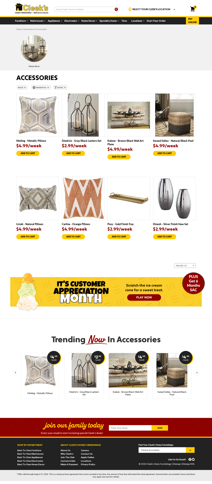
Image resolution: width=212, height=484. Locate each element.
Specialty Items (108, 20)
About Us (65, 450)
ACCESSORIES (41, 29)
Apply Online (87, 457)
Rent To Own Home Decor (31, 464)
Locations (136, 20)
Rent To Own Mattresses (30, 453)
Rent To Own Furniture (29, 450)
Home (19, 29)
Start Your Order (156, 20)
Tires (124, 20)
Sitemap (176, 464)
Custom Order (68, 461)
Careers (85, 450)
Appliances (54, 20)
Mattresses (36, 20)
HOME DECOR (28, 29)
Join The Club (67, 457)
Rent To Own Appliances (30, 457)
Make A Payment (69, 464)
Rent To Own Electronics (30, 461)
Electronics (70, 20)
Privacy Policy (88, 464)
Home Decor (88, 20)
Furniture (20, 20)
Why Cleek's (67, 453)
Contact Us (87, 453)
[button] (15, 372)
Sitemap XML (188, 464)
